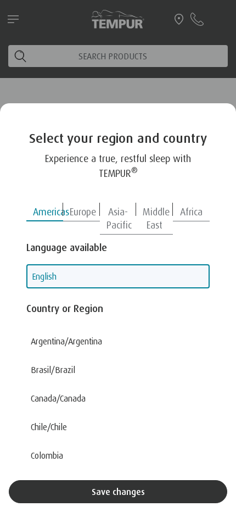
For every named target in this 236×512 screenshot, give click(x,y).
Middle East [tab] (156, 218)
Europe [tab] (83, 211)
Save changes (118, 491)
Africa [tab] (191, 211)
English (44, 276)
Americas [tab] (48, 211)
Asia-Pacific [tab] (119, 218)
